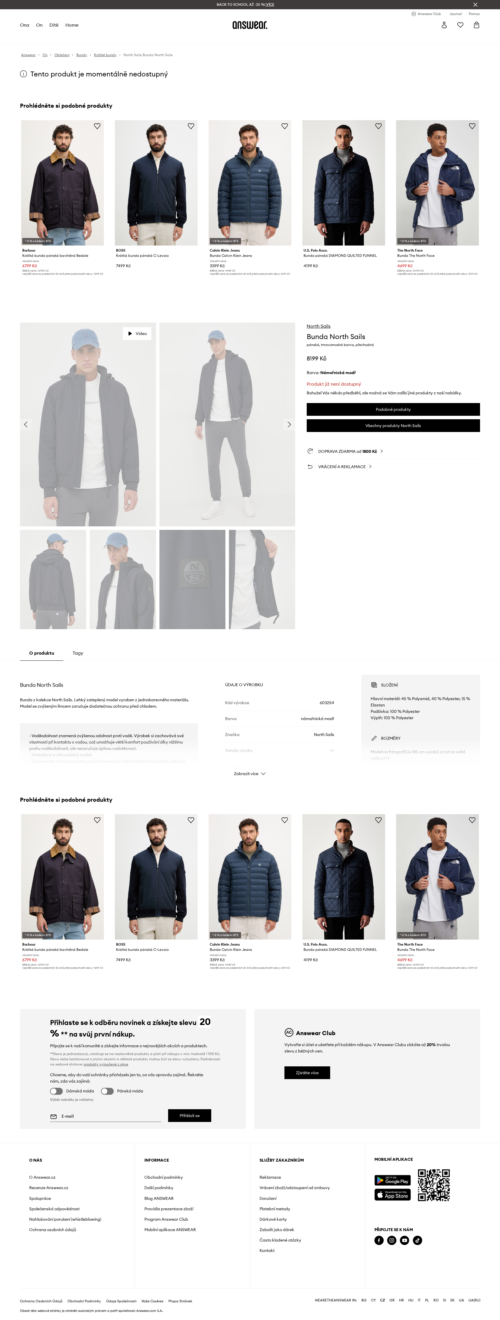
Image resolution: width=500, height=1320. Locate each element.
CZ (382, 1300)
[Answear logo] (250, 25)
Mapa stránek (180, 1301)
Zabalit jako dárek (277, 1229)
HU (410, 1300)
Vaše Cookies (152, 1301)
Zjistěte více (307, 1072)
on (39, 25)
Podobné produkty (393, 409)
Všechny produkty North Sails (393, 425)
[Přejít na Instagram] (391, 1240)
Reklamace (270, 1177)
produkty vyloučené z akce (106, 1064)
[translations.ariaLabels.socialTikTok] (417, 1240)
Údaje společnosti (121, 1301)
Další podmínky (158, 1187)
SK (452, 1300)
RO (436, 1300)
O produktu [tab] (41, 653)
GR (392, 1300)
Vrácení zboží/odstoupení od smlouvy (295, 1187)
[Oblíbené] (460, 24)
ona (24, 25)
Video (141, 333)
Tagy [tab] (78, 653)
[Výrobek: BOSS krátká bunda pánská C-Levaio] (156, 183)
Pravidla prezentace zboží (168, 1208)
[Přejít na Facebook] (379, 1240)
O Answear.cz (42, 1177)
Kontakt (267, 1250)
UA (461, 1300)
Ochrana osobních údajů (52, 1229)
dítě (53, 25)
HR (401, 1300)
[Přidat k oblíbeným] (97, 126)
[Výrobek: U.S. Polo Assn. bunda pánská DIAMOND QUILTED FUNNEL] (343, 183)
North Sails (318, 326)
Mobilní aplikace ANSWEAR (170, 1229)
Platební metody (275, 1208)
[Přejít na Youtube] (404, 1240)
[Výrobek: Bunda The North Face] (437, 183)
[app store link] (392, 1194)
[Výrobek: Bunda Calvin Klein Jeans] (250, 183)
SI (444, 1300)
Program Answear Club (166, 1219)
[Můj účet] (444, 24)
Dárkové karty (273, 1219)
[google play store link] (392, 1180)
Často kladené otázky (280, 1240)
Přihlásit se (190, 1115)
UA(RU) (474, 1300)
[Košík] (476, 24)
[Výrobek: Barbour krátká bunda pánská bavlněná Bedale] (62, 183)
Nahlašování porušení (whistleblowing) (65, 1219)
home (71, 25)
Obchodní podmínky (163, 1177)
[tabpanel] (250, 720)
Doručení (268, 1198)
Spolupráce (40, 1198)
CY (373, 1300)
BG (364, 1300)
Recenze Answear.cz (48, 1187)
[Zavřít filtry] (475, 4)
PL (427, 1300)
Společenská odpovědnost (54, 1208)
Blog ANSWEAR (159, 1198)
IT (419, 1300)
